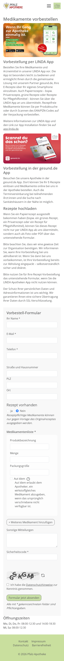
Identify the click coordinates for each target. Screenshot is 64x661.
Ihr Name (13, 318)
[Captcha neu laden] (43, 576)
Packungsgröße (19, 466)
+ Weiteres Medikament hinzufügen (31, 522)
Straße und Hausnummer (22, 367)
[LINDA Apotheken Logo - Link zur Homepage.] (57, 6)
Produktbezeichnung (23, 440)
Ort (9, 390)
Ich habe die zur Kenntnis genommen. (32, 587)
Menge (14, 453)
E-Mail (11, 334)
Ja (12, 411)
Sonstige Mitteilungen (20, 530)
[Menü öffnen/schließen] (49, 5)
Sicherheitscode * (18, 552)
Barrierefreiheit (41, 645)
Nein (23, 411)
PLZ (9, 379)
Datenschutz (21, 645)
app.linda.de (11, 129)
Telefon (12, 349)
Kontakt (23, 641)
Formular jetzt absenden (24, 598)
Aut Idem (21, 478)
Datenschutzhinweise (39, 585)
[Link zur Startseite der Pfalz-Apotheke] (13, 6)
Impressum (39, 641)
